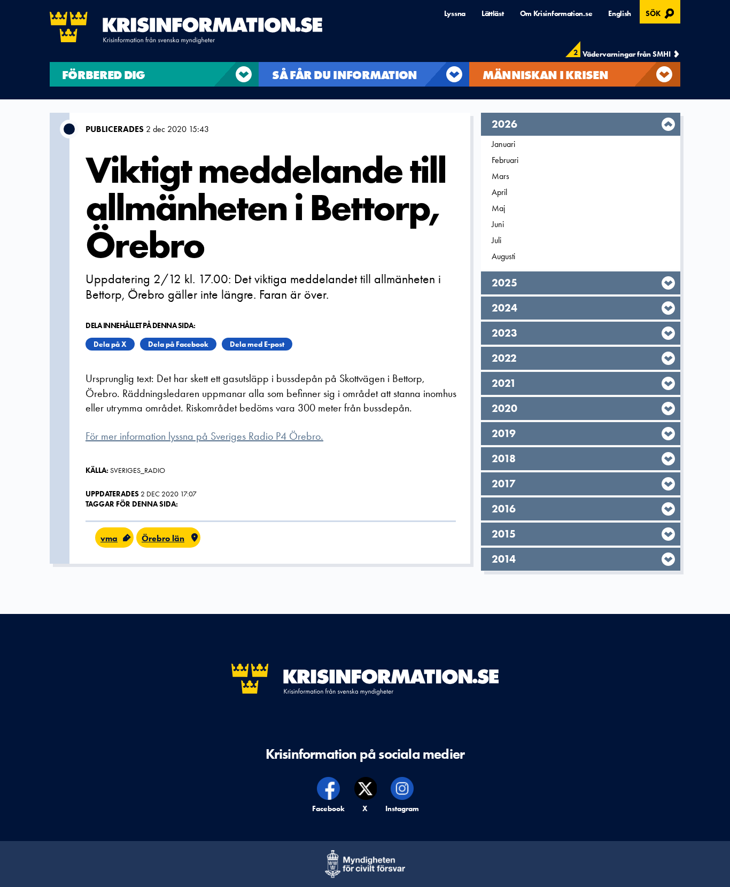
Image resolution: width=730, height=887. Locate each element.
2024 (504, 308)
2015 (504, 534)
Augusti (503, 256)
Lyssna (454, 13)
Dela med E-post (257, 344)
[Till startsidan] (186, 28)
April (499, 192)
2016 (504, 509)
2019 (504, 433)
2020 (504, 408)
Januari (503, 144)
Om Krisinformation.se (556, 13)
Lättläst (493, 13)
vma (109, 538)
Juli (496, 240)
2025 (504, 283)
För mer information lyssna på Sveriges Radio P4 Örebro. (204, 436)
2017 (504, 484)
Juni (498, 224)
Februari (505, 160)
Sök (661, 12)
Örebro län (163, 538)
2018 (504, 458)
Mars (500, 176)
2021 (504, 383)
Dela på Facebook (178, 344)
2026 (504, 124)
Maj (498, 208)
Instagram (402, 808)
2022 (504, 358)
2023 (504, 333)
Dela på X (110, 344)
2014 (504, 559)
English (619, 13)
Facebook (329, 808)
